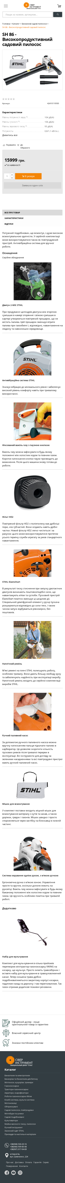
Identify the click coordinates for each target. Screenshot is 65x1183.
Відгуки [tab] (9, 224)
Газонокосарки (12, 1086)
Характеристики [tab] (14, 218)
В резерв (29, 176)
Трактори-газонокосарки (16, 1089)
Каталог (16, 23)
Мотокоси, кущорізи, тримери (19, 1082)
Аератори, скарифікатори (16, 1092)
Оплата (28, 1162)
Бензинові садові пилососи (34, 23)
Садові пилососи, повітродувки (19, 1110)
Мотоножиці (10, 1103)
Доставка (19, 1162)
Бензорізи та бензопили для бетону (21, 1079)
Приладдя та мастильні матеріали (20, 1134)
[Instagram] (20, 1173)
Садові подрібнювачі (14, 1117)
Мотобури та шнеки (14, 1113)
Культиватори (11, 1120)
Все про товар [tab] (12, 212)
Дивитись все (9, 135)
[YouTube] (13, 1173)
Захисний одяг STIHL (14, 1130)
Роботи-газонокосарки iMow (18, 1096)
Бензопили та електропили (17, 1075)
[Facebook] (7, 1173)
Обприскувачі (11, 1106)
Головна (6, 23)
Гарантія (37, 1162)
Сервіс (46, 1162)
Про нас (9, 1162)
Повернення (12, 1166)
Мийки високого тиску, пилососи (20, 1124)
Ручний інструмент (14, 1127)
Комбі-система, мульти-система (19, 1099)
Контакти (23, 1166)
